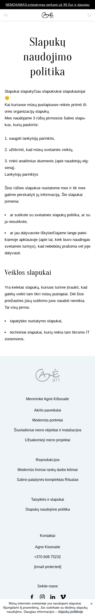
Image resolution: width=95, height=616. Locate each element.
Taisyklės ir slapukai (47, 499)
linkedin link (53, 597)
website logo (47, 15)
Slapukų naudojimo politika (47, 509)
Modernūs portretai (47, 420)
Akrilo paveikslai (47, 410)
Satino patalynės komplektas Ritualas (47, 480)
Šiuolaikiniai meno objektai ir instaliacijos (47, 430)
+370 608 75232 (47, 557)
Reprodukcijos (47, 460)
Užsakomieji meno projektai (47, 440)
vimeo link (63, 597)
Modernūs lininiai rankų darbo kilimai (48, 470)
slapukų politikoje (70, 611)
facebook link (32, 597)
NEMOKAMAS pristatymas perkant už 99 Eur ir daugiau (48, 4)
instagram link (42, 597)
